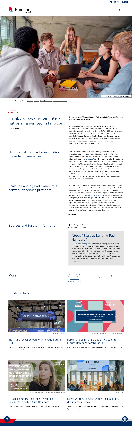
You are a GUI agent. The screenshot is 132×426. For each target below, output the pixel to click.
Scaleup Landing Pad (82, 244)
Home (10, 101)
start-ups (89, 159)
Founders (83, 276)
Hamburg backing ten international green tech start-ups (47, 101)
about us (114, 2)
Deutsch (124, 2)
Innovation (106, 276)
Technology (94, 276)
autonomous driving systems (89, 195)
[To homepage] (17, 10)
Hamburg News (20, 101)
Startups (13, 112)
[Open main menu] (126, 10)
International (74, 281)
